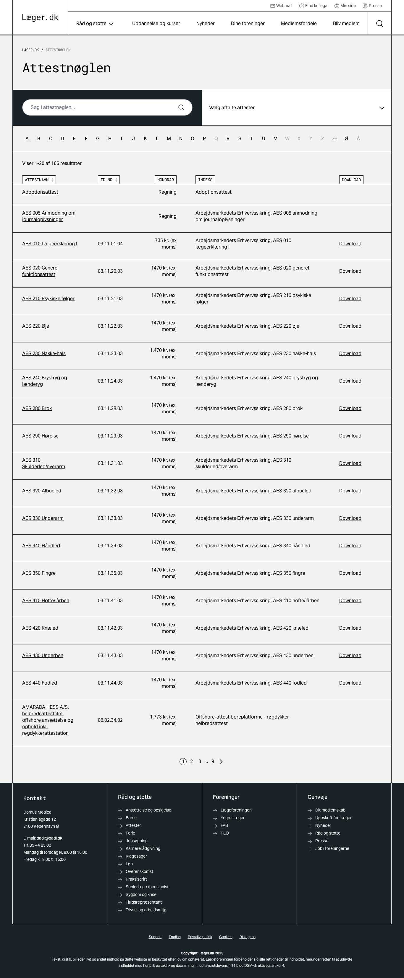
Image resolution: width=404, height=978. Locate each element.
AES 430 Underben (42, 655)
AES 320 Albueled (41, 491)
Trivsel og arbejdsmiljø (146, 909)
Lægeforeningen (236, 810)
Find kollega (316, 5)
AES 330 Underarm (43, 518)
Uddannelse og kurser (156, 23)
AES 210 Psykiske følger (48, 298)
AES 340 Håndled (41, 546)
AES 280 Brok (37, 408)
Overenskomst (139, 871)
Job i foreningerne (332, 848)
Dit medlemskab (330, 810)
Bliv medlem (346, 23)
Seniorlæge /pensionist (147, 886)
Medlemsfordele (299, 23)
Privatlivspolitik (200, 937)
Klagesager (136, 856)
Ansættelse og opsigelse (148, 810)
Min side (348, 5)
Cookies (225, 937)
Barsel (132, 817)
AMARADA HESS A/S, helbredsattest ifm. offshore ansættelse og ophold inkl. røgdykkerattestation (47, 720)
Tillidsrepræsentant (144, 902)
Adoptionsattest (40, 192)
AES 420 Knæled (40, 628)
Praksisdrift (136, 879)
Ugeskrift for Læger (333, 817)
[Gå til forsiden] (40, 18)
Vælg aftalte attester (232, 108)
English (175, 937)
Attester (133, 825)
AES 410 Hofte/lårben (45, 600)
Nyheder (205, 23)
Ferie (130, 833)
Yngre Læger (233, 817)
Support (155, 937)
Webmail (284, 5)
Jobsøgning (137, 840)
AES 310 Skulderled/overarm (43, 463)
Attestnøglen (58, 49)
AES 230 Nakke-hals (44, 353)
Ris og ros (248, 937)
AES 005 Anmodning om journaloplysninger (48, 216)
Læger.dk (30, 49)
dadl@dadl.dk (49, 838)
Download (350, 244)
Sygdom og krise (141, 894)
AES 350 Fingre (39, 573)
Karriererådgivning (143, 848)
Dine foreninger (248, 23)
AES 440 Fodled (39, 683)
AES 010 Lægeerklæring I (49, 244)
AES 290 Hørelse (40, 436)
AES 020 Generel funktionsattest (40, 271)
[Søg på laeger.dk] (379, 23)
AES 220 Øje (35, 326)
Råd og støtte (91, 23)
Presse (375, 5)
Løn (129, 863)
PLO (225, 833)
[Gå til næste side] (220, 761)
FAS (224, 825)
